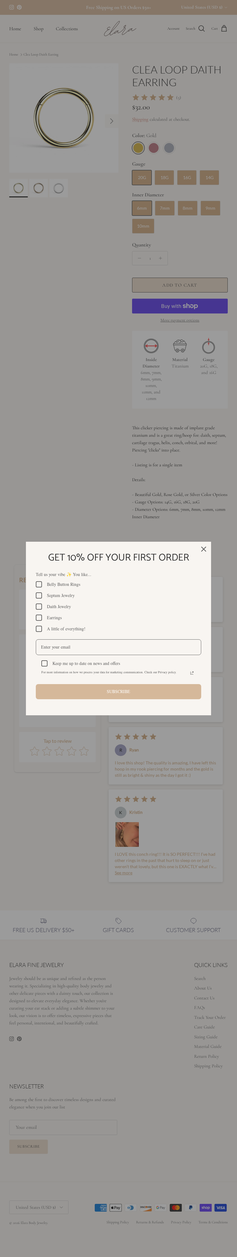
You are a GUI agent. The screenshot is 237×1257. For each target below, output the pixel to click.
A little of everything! (66, 629)
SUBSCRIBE (118, 691)
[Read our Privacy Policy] (192, 673)
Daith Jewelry (59, 606)
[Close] (203, 549)
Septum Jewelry (61, 595)
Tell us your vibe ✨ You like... (63, 574)
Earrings (54, 617)
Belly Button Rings (63, 584)
